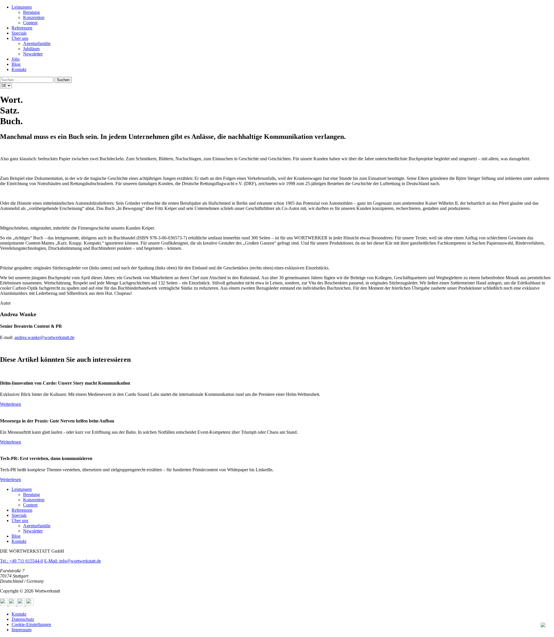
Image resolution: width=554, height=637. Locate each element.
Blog (16, 64)
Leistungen (22, 7)
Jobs (16, 59)
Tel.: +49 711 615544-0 (21, 560)
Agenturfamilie (36, 43)
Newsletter (33, 53)
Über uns (20, 38)
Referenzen (22, 27)
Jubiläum (31, 48)
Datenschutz (23, 619)
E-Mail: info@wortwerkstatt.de (72, 560)
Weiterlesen (10, 404)
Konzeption (33, 17)
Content (30, 22)
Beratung (31, 12)
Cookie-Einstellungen (31, 624)
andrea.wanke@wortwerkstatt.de (44, 337)
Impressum (21, 629)
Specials (19, 33)
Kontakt (19, 69)
